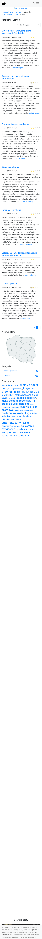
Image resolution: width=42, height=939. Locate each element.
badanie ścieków (26, 397)
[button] (34, 3)
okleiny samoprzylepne (24, 410)
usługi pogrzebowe (12, 416)
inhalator (27, 416)
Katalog (18, 12)
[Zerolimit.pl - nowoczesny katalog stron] (4, 3)
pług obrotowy (16, 389)
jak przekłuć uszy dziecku (19, 402)
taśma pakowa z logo (27, 394)
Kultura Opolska (9, 283)
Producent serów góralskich (15, 124)
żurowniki (26, 406)
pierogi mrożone (10, 385)
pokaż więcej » (19, 68)
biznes (17, 426)
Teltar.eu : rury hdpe (11, 210)
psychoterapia (9, 398)
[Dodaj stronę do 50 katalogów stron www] (21, 8)
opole (17, 391)
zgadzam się (35, 930)
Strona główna (7, 12)
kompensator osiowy (16, 432)
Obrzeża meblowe (10, 167)
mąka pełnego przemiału (17, 400)
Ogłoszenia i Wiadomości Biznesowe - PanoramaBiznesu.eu (20, 254)
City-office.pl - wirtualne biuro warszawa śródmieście (16, 32)
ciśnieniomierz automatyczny (12, 420)
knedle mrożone (25, 429)
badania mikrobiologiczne (20, 413)
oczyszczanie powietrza (15, 435)
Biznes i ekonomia (11, 14)
